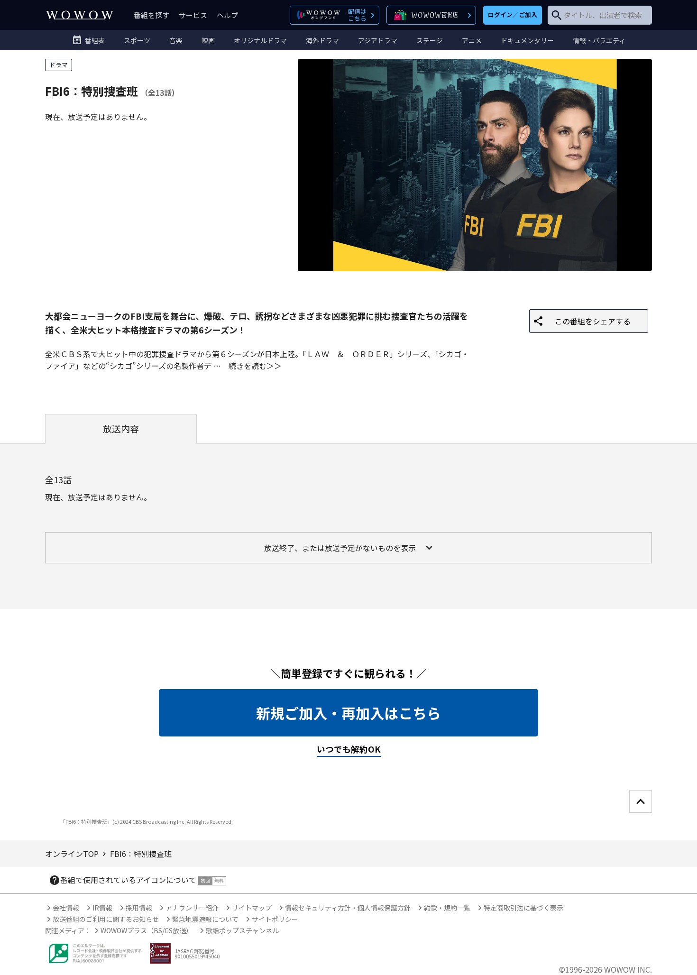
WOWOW (79, 15)
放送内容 (121, 428)
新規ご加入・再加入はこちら (348, 712)
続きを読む (247, 365)
